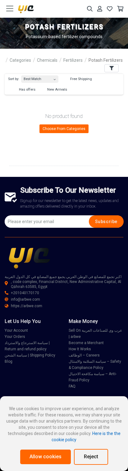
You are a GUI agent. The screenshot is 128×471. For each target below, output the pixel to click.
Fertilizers (73, 60)
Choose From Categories (64, 129)
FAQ (72, 386)
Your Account (16, 330)
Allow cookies (46, 457)
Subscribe (106, 221)
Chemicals (47, 60)
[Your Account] (99, 9)
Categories (20, 60)
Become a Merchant (86, 343)
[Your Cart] (120, 9)
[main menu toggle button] (9, 8)
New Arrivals (56, 89)
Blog (8, 361)
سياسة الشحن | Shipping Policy (30, 355)
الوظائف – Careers (84, 355)
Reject (91, 457)
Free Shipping (80, 79)
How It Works (80, 349)
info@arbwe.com (25, 299)
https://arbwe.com (26, 306)
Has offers (26, 89)
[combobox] (39, 78)
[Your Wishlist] (109, 9)
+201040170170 (25, 293)
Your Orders (15, 336)
